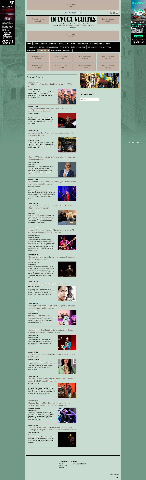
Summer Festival (33, 82)
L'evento (42, 47)
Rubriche (93, 43)
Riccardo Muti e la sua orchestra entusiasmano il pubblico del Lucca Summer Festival (51, 258)
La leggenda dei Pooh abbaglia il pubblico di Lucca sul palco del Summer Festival (50, 109)
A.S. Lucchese (92, 47)
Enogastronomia (52, 47)
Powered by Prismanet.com (79, 463)
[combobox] (89, 99)
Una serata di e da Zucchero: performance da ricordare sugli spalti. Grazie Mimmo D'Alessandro (52, 379)
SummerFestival (43, 50)
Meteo (109, 47)
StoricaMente (56, 50)
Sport (73, 43)
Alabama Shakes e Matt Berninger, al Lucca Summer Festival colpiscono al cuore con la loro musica (49, 404)
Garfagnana (31, 50)
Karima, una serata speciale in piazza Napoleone (47, 283)
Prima (29, 43)
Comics (102, 47)
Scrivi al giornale (63, 465)
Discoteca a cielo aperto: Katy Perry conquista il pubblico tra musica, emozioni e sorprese (51, 306)
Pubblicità (61, 467)
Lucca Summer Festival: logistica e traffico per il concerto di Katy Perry (51, 355)
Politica (44, 43)
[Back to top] (117, 478)
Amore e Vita (64, 47)
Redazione (61, 463)
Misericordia (67, 50)
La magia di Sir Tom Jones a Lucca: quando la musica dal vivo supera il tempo (51, 133)
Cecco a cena (32, 47)
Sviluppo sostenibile (78, 47)
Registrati (116, 474)
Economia (52, 43)
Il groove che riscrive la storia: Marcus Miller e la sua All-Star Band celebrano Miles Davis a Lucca (51, 231)
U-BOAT (101, 43)
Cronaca (36, 43)
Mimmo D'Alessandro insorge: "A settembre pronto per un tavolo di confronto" (51, 158)
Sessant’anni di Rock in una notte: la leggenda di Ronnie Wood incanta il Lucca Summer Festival (50, 331)
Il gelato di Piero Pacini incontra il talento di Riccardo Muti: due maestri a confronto (50, 206)
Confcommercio (82, 43)
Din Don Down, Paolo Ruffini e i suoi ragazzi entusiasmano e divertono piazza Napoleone (52, 182)
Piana (67, 43)
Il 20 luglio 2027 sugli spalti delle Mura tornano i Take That (50, 85)
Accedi (111, 474)
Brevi (108, 43)
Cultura (60, 43)
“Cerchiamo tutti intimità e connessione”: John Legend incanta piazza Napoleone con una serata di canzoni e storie (52, 428)
